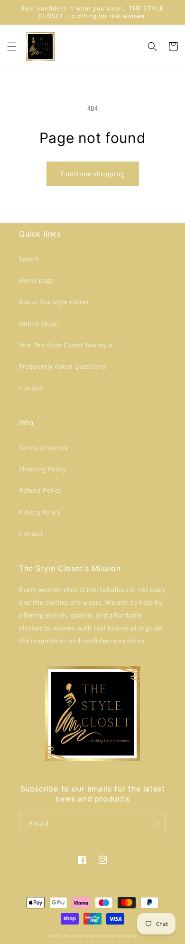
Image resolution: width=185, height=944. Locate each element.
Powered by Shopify (117, 935)
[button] (11, 46)
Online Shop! (39, 323)
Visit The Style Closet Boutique (66, 345)
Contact (31, 387)
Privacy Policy (39, 512)
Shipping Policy (42, 469)
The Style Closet (80, 935)
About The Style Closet (54, 301)
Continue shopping (93, 173)
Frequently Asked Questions (62, 366)
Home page (36, 280)
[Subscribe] (155, 824)
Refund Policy (40, 490)
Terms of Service (44, 447)
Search (29, 259)
